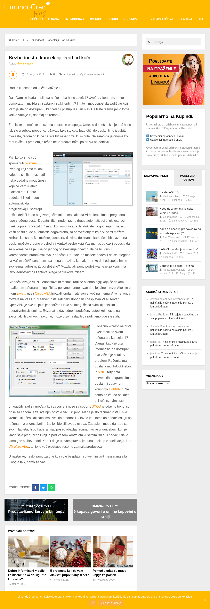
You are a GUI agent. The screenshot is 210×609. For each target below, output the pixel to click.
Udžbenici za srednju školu (166, 139)
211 (193, 273)
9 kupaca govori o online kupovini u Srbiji (105, 514)
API (201, 19)
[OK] (205, 600)
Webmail (31, 163)
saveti (72, 74)
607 (190, 200)
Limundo (95, 19)
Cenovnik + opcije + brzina (177, 265)
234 (181, 257)
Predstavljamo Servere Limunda (36, 512)
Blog (182, 273)
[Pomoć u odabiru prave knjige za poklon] (113, 551)
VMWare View (19, 446)
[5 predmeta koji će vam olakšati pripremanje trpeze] (70, 551)
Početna (36, 19)
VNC (101, 372)
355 (196, 220)
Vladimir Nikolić (171, 196)
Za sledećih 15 (169, 192)
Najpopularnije (156, 175)
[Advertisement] (173, 79)
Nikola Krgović (25, 63)
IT (145, 19)
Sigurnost (131, 19)
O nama (53, 19)
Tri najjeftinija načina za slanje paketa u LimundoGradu (171, 302)
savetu (21, 293)
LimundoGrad (74, 19)
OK (93, 602)
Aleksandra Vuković (174, 269)
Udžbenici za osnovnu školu (167, 136)
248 (196, 241)
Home (15, 40)
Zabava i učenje (163, 19)
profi (65, 74)
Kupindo (112, 19)
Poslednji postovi (187, 177)
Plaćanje (186, 19)
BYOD (96, 406)
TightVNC (116, 389)
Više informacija (110, 602)
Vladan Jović (170, 217)
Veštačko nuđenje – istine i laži (179, 249)
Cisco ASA (42, 293)
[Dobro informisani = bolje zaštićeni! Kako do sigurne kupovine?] (28, 551)
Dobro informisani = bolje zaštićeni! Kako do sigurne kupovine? (27, 575)
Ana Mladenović (172, 237)
